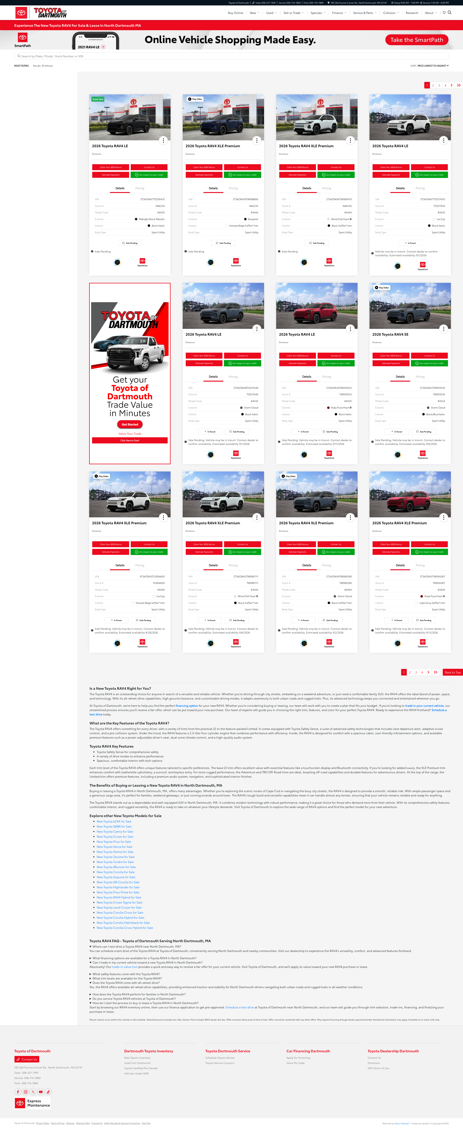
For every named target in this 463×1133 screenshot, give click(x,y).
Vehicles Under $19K (136, 1073)
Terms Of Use (58, 1123)
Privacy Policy (43, 1123)
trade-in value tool (125, 966)
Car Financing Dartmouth (308, 1050)
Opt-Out (146, 1123)
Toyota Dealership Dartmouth (393, 1050)
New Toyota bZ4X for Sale (114, 821)
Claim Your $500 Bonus (111, 167)
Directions (374, 1063)
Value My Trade (295, 1063)
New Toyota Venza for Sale (114, 846)
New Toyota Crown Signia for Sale (119, 902)
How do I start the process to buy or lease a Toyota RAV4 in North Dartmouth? (146, 1003)
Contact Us (149, 167)
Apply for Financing (298, 1057)
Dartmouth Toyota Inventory (148, 1050)
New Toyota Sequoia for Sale (116, 877)
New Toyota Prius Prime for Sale (118, 892)
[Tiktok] (48, 1091)
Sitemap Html (83, 1123)
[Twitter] (33, 1091)
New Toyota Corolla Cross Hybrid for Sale (125, 927)
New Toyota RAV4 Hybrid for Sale (119, 897)
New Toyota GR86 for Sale (114, 826)
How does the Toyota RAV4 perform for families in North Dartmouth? (139, 994)
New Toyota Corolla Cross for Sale (120, 912)
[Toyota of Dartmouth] (45, 12)
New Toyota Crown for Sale (115, 836)
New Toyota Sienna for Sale (115, 851)
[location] (328, 2)
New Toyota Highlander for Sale (118, 887)
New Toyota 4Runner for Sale (116, 867)
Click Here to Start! (129, 440)
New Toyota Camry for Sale (115, 831)
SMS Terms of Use (378, 1068)
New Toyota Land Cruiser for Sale (119, 907)
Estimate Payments (110, 174)
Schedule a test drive (240, 1007)
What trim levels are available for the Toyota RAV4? (127, 978)
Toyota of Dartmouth (24, 1123)
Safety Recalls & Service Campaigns (122, 1123)
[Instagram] (25, 1091)
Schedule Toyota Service (220, 1057)
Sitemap (70, 1123)
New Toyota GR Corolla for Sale (118, 882)
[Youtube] (40, 1091)
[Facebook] (18, 1091)
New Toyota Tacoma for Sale (116, 856)
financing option (187, 705)
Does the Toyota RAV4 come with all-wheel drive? (126, 982)
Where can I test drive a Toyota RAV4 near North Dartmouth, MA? (137, 946)
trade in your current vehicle (424, 705)
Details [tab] (120, 188)
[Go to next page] (451, 85)
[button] (163, 140)
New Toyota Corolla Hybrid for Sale (120, 917)
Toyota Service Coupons (220, 1063)
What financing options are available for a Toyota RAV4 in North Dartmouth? (144, 958)
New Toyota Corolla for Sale (116, 872)
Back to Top (453, 672)
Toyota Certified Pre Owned (140, 1068)
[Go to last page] (459, 85)
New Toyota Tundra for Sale (115, 862)
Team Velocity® (402, 1123)
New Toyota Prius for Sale (114, 841)
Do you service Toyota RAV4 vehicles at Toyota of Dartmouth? (134, 998)
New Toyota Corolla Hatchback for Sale (123, 922)
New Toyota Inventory (137, 1057)
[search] (449, 12)
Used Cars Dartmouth (137, 1063)
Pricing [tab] (139, 188)
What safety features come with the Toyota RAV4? (126, 974)
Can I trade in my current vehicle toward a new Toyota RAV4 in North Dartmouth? (148, 962)
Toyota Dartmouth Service (227, 1050)
